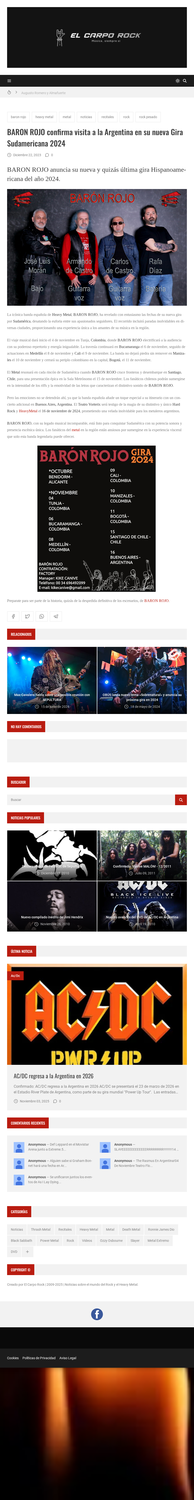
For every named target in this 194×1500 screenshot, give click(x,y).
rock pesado (148, 117)
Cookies (13, 1358)
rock (126, 117)
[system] (178, 81)
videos (87, 1240)
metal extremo (158, 1240)
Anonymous (37, 1144)
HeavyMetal (28, 411)
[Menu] (9, 81)
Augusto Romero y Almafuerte (43, 92)
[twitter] (27, 616)
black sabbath (21, 1240)
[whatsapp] (41, 616)
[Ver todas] (27, 1251)
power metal (49, 1240)
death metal (131, 1229)
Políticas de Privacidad (39, 1358)
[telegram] (56, 616)
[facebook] (13, 616)
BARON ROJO (156, 601)
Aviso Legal (67, 1358)
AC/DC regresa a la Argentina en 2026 (53, 1075)
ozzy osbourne (111, 1240)
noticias (86, 117)
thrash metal (40, 1229)
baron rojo (18, 117)
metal (67, 117)
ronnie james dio (161, 1229)
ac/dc (15, 976)
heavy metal (44, 117)
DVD (14, 1252)
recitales (107, 117)
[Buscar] (185, 81)
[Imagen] (97, 1014)
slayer (135, 1240)
